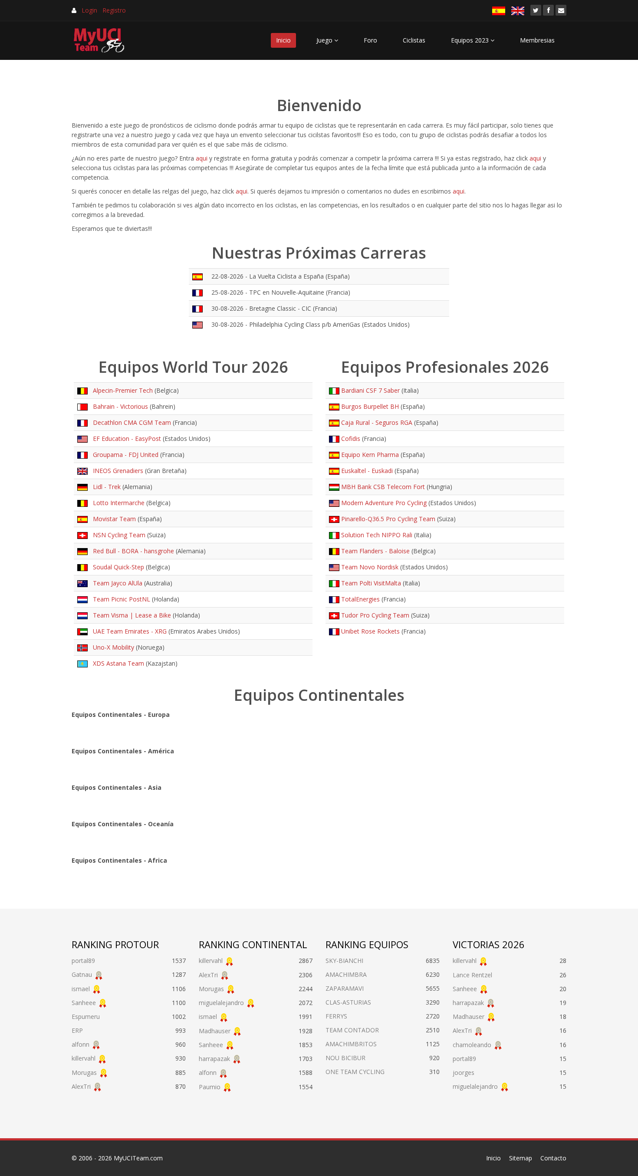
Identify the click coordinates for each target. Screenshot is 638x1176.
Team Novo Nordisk (369, 567)
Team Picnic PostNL (119, 599)
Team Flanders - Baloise (375, 551)
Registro (114, 10)
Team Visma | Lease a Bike (130, 615)
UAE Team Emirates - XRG (128, 631)
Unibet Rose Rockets (370, 631)
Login (89, 10)
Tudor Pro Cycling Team (375, 615)
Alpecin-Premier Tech (121, 390)
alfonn (80, 1044)
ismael (81, 989)
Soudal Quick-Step (116, 567)
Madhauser (214, 1031)
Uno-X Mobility (111, 647)
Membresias (537, 40)
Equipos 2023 (470, 40)
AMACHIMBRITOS (351, 1044)
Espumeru (86, 1016)
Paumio (209, 1087)
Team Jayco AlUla (115, 583)
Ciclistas (414, 40)
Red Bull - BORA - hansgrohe (131, 551)
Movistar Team (112, 519)
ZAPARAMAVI (345, 988)
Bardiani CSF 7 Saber (370, 390)
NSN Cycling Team (117, 535)
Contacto (553, 1158)
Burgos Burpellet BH (370, 406)
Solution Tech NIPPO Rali (376, 535)
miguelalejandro (221, 1003)
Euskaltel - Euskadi (367, 470)
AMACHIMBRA (346, 974)
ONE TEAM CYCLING (355, 1072)
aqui (201, 158)
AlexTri (81, 1086)
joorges (463, 1072)
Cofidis (350, 438)
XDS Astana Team (116, 663)
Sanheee (84, 1003)
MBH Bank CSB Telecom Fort (383, 487)
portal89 (83, 960)
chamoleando (472, 1045)
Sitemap (520, 1158)
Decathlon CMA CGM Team (130, 422)
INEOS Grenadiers (116, 470)
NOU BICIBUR (345, 1058)
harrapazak (214, 1058)
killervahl (83, 1058)
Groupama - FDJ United (123, 454)
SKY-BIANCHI (344, 960)
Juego (325, 40)
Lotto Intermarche (117, 503)
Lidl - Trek (105, 487)
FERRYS (336, 1016)
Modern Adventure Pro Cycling (384, 503)
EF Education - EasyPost (125, 438)
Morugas (84, 1072)
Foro (370, 40)
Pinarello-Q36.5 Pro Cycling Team (388, 519)
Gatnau (82, 974)
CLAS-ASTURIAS (348, 1002)
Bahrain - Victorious (118, 406)
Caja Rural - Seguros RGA (376, 422)
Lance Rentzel (472, 975)
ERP (77, 1030)
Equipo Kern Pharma (370, 454)
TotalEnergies (360, 599)
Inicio (283, 40)
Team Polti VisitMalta (371, 583)
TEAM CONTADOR (352, 1030)
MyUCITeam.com (138, 1158)
